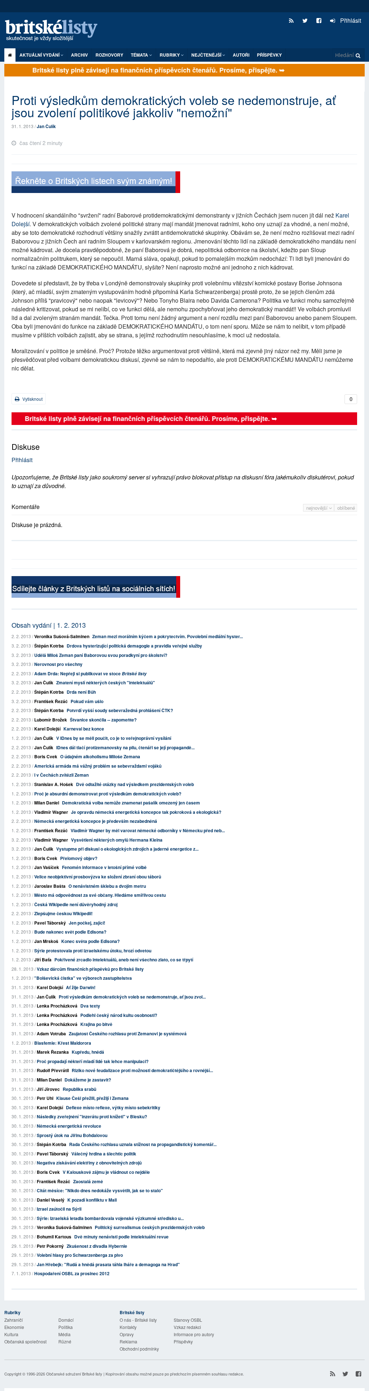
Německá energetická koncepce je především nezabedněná (95, 821)
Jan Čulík (46, 126)
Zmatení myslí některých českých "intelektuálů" (105, 682)
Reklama (128, 1341)
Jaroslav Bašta (50, 886)
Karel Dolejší (47, 728)
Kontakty (128, 1327)
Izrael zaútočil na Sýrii (59, 1209)
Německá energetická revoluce (69, 1126)
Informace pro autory (194, 1334)
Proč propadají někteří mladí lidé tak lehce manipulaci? (92, 1061)
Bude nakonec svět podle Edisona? (70, 932)
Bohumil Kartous (54, 1236)
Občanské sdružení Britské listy (74, 1374)
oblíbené (346, 507)
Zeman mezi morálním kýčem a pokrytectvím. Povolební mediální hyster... (167, 636)
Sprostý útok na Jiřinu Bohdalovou (72, 1135)
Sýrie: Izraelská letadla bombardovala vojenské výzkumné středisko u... (110, 1218)
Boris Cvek (45, 756)
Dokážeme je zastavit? (88, 1079)
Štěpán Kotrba (49, 645)
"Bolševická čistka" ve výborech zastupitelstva (83, 978)
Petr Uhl (45, 1098)
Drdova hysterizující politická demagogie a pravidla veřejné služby (134, 645)
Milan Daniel (46, 802)
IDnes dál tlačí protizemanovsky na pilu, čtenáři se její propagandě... (125, 747)
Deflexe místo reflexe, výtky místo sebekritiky (113, 1107)
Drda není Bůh (81, 692)
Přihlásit (350, 20)
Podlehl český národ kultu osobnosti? (118, 1015)
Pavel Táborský (50, 923)
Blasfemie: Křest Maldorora (62, 1043)
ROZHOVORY (109, 55)
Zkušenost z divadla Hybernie (97, 1246)
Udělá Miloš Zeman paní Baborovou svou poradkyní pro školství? (100, 655)
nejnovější (317, 507)
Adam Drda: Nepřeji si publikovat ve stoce (90, 673)
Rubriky (170, 55)
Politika (65, 1327)
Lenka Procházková (57, 1005)
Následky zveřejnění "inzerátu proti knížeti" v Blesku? (92, 1116)
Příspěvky (269, 55)
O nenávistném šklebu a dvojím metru (107, 886)
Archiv (79, 55)
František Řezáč (51, 701)
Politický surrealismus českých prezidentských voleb (150, 1227)
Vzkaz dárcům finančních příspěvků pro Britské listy (90, 969)
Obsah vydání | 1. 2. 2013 (49, 624)
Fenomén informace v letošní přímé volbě (104, 867)
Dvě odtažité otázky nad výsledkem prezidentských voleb (135, 784)
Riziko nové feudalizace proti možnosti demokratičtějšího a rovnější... (142, 1070)
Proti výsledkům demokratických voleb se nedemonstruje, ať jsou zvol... (132, 996)
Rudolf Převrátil (53, 1070)
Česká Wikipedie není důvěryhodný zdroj (75, 904)
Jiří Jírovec (48, 1089)
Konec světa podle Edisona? (90, 941)
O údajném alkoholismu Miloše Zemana (100, 756)
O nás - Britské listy (138, 1320)
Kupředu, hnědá (88, 1052)
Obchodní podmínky (139, 1349)
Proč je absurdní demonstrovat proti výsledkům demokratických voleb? (107, 793)
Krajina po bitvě (96, 1024)
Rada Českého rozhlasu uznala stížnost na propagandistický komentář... (143, 1144)
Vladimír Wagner (51, 812)
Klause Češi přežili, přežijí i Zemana (92, 1098)
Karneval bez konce (83, 728)
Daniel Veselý (51, 1200)
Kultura (11, 1334)
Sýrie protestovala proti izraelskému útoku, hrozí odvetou (92, 950)
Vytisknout (32, 399)
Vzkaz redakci (187, 1327)
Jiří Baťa (43, 959)
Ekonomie (14, 1327)
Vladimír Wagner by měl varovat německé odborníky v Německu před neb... (148, 830)
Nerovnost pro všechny (58, 664)
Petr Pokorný (50, 1246)
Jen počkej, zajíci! (87, 923)
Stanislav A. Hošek (53, 784)
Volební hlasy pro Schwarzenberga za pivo (80, 1255)
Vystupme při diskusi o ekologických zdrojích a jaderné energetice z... (127, 849)
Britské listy (54, 30)
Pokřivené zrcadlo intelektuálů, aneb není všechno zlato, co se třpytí (123, 959)
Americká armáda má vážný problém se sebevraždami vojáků (97, 766)
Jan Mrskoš (46, 941)
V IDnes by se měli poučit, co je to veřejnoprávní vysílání (113, 738)
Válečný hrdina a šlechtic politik (103, 1153)
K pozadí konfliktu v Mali (92, 1200)
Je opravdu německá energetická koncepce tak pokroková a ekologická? (146, 812)
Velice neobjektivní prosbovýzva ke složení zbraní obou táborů (97, 876)
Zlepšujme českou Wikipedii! (63, 913)
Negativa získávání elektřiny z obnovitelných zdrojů (89, 1162)
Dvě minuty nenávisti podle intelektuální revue (121, 1236)
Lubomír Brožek (50, 719)
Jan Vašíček (46, 867)
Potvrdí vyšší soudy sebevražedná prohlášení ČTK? (120, 710)
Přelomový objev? (78, 858)
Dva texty (90, 1005)
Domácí (66, 1320)
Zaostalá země (88, 1181)
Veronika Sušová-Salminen (61, 636)
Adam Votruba (51, 1033)
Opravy (127, 1334)
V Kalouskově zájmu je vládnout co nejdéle (106, 1172)
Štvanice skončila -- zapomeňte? (103, 719)
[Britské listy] (96, 183)
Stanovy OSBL (188, 1320)
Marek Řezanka (53, 1052)
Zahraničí (13, 1320)
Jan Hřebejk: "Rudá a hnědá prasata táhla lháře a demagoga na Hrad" (108, 1264)
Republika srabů (79, 1089)
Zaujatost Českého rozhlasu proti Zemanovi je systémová (128, 1033)
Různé (64, 1341)
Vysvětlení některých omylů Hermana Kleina (117, 840)
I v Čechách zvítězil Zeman (61, 775)
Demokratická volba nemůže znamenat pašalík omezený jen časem (131, 802)
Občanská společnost (25, 1341)
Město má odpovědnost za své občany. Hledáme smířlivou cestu (100, 895)
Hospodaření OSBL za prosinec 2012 (72, 1273)
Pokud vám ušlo (87, 701)
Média (64, 1334)
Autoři (241, 55)
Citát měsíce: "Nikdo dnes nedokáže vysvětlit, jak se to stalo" (100, 1190)
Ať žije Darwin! (80, 987)
